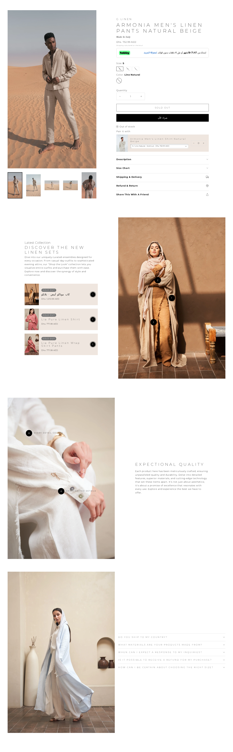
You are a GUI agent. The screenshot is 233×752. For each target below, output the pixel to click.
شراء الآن (162, 117)
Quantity (121, 90)
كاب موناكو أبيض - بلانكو (55, 294)
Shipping (120, 45)
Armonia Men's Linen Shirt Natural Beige (158, 140)
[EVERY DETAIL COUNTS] (29, 433)
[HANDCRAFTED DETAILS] (61, 491)
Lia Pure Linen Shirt (60, 319)
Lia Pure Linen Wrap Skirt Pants (60, 344)
